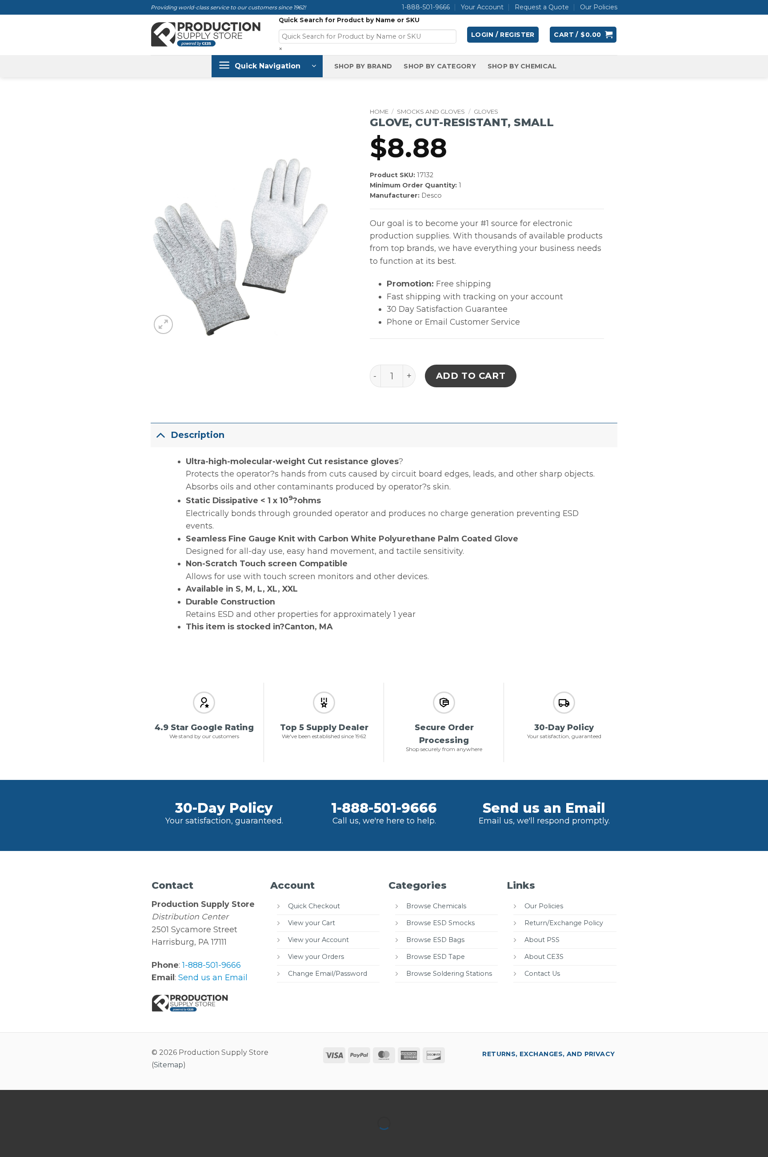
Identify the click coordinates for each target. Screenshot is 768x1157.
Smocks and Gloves (431, 111)
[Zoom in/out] (9, 1099)
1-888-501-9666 (426, 7)
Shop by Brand (363, 66)
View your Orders (316, 957)
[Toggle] (160, 434)
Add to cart (471, 375)
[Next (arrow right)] (38, 1139)
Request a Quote (542, 7)
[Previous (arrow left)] (9, 1139)
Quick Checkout (314, 906)
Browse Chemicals (436, 906)
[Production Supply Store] (206, 35)
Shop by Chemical (522, 66)
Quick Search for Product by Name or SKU (349, 20)
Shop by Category (440, 66)
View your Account (318, 940)
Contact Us (542, 974)
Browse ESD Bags (435, 940)
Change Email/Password (327, 974)
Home (379, 111)
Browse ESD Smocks (440, 923)
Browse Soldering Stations (449, 974)
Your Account (482, 7)
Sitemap (168, 1065)
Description (197, 434)
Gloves (486, 111)
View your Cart (311, 923)
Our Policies (598, 7)
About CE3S (544, 957)
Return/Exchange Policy (563, 923)
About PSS (542, 940)
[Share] (67, 1099)
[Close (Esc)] (97, 1099)
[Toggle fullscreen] (38, 1099)
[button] (503, 35)
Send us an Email (544, 808)
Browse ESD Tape (435, 957)
